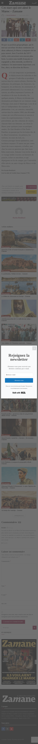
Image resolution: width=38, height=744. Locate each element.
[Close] (34, 348)
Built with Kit (19, 392)
